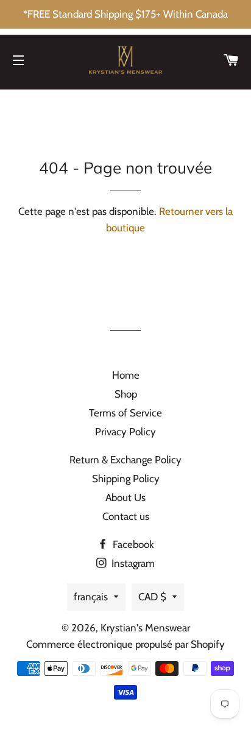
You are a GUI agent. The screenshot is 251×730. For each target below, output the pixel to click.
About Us (125, 497)
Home (126, 375)
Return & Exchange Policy (125, 460)
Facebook (132, 544)
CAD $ (152, 597)
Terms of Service (125, 413)
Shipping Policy (126, 478)
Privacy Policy (125, 432)
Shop (126, 394)
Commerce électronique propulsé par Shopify (125, 644)
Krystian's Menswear (145, 628)
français (91, 597)
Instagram (132, 563)
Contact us (125, 516)
